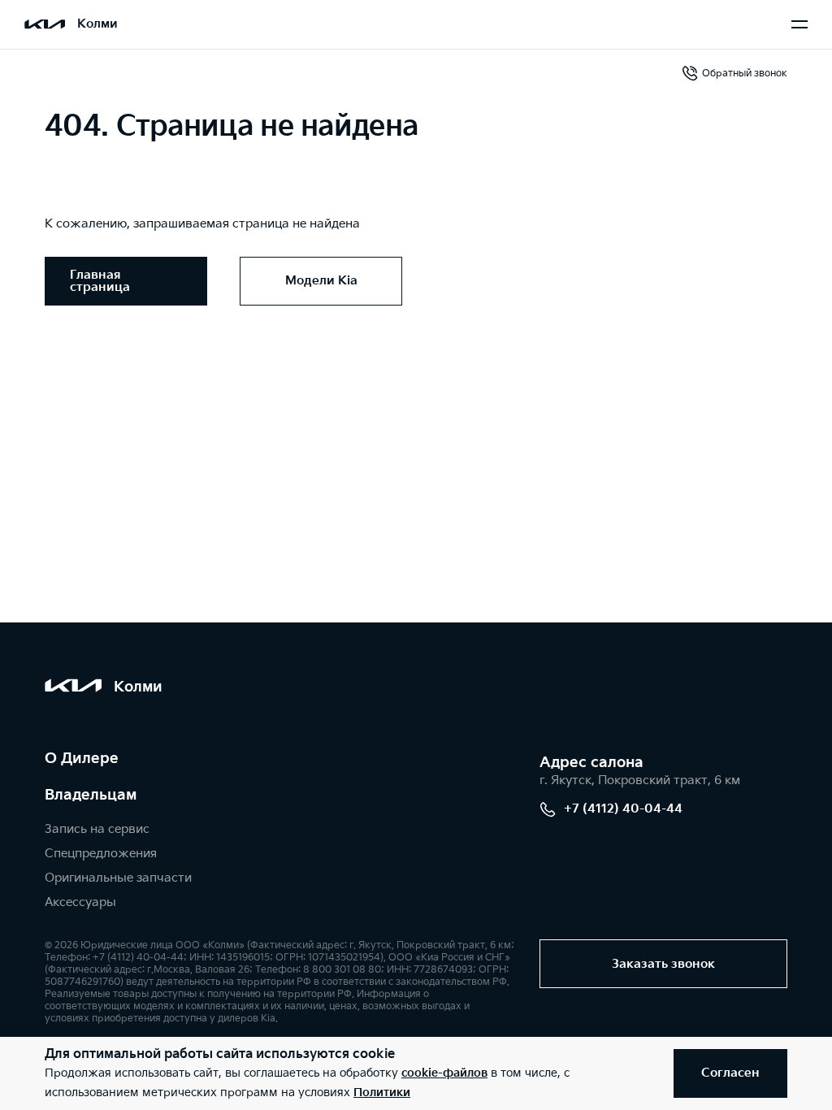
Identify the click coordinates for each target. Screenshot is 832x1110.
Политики (381, 1092)
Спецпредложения (101, 853)
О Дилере (82, 758)
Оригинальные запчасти (118, 878)
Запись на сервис (97, 829)
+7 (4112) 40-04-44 (623, 809)
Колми (97, 24)
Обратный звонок (744, 73)
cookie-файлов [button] (444, 1073)
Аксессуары (80, 902)
